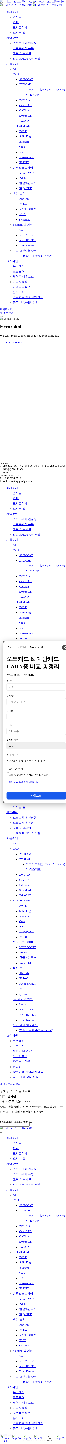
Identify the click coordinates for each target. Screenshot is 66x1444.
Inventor (24, 617)
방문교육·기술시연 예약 (28, 1071)
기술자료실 (20, 1056)
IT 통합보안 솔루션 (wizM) (36, 1030)
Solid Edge (25, 612)
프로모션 (18, 1046)
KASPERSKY (27, 983)
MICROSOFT (27, 947)
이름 (9, 681)
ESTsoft (24, 978)
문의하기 (18, 1066)
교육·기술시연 (22, 529)
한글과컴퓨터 (28, 957)
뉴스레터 (18, 1040)
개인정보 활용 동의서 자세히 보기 (24, 782)
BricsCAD (25, 596)
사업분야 (12, 513)
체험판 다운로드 (23, 1051)
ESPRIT (24, 638)
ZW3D (23, 607)
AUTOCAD (26, 555)
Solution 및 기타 (23, 999)
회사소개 (12, 487)
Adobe (23, 952)
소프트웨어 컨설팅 (25, 519)
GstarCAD (25, 581)
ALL (15, 545)
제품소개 (12, 539)
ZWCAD (24, 576)
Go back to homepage (11, 342)
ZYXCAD (25, 560)
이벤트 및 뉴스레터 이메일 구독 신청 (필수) (28, 774)
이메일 (10, 725)
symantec (24, 994)
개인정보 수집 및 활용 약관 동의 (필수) (26, 761)
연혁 (16, 498)
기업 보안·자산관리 (25, 1025)
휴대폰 (10, 710)
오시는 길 (19, 508)
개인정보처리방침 (10, 1083)
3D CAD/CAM (22, 602)
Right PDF (25, 962)
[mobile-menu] (1, 316)
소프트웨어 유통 (23, 524)
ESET (22, 988)
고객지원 (12, 1035)
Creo (22, 622)
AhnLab (24, 973)
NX (21, 628)
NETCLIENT (27, 1009)
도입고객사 (20, 503)
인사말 (17, 493)
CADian (24, 586)
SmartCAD (25, 591)
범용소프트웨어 (23, 942)
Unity (22, 1004)
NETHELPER (27, 1014)
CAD (16, 550)
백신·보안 (19, 968)
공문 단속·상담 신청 (25, 1077)
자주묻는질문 (21, 1061)
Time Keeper (26, 1020)
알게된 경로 (12, 740)
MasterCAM (26, 633)
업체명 (10, 696)
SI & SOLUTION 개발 (26, 534)
